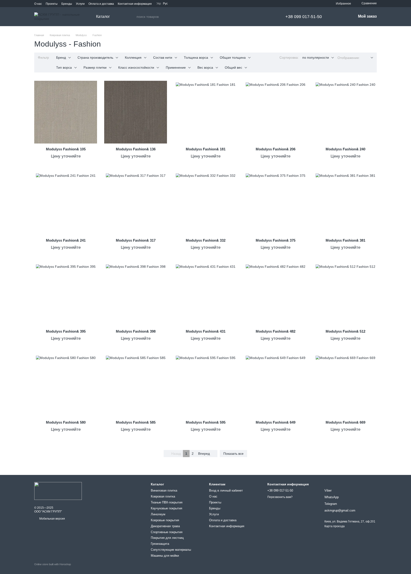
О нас (38, 3)
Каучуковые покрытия (166, 508)
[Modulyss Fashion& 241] (65, 203)
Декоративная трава (165, 526)
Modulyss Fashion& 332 (205, 240)
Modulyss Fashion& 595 (205, 422)
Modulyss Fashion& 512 (345, 331)
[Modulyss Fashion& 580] (65, 385)
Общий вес (233, 67)
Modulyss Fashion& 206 (275, 149)
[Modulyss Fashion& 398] (135, 294)
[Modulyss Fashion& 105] (65, 112)
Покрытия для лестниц (167, 538)
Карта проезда (334, 526)
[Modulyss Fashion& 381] (345, 203)
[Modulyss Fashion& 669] (345, 385)
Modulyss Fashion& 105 (66, 149)
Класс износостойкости (136, 67)
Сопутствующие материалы (171, 549)
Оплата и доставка (101, 3)
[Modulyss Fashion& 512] (345, 294)
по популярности (315, 57)
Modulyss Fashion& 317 (136, 240)
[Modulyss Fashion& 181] (205, 112)
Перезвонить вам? (280, 497)
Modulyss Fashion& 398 (136, 331)
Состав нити (162, 57)
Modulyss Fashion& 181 (205, 149)
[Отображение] (368, 58)
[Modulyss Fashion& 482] (275, 294)
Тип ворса (64, 67)
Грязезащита (160, 543)
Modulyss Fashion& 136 (136, 149)
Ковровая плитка (163, 496)
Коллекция (133, 57)
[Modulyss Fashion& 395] (65, 294)
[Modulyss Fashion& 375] (275, 203)
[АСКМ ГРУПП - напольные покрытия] (58, 491)
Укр (159, 3)
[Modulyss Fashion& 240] (345, 112)
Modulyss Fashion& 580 (66, 422)
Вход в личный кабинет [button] (226, 490)
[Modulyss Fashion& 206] (275, 112)
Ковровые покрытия (165, 520)
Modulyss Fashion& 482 (275, 331)
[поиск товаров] (133, 16)
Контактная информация (135, 3)
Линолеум (158, 514)
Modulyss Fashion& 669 (345, 422)
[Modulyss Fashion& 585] (135, 385)
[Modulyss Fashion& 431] (205, 294)
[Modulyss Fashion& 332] (205, 203)
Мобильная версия (52, 518)
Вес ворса (205, 67)
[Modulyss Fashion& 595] (205, 385)
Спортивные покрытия (166, 532)
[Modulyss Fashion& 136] (135, 112)
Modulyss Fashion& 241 (66, 240)
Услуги (80, 3)
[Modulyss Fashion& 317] (135, 203)
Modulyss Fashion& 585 (136, 422)
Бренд (61, 57)
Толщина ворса (196, 57)
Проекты (52, 3)
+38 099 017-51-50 (303, 16)
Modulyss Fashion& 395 (66, 331)
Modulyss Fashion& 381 (345, 240)
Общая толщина (233, 57)
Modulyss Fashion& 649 (275, 422)
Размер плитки (95, 67)
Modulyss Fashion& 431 (205, 331)
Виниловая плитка (164, 490)
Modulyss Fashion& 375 (275, 240)
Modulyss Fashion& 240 (345, 149)
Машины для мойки (165, 555)
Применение (176, 67)
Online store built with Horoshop (52, 564)
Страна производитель (95, 57)
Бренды (66, 3)
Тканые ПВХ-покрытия (166, 502)
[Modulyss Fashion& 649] (275, 385)
